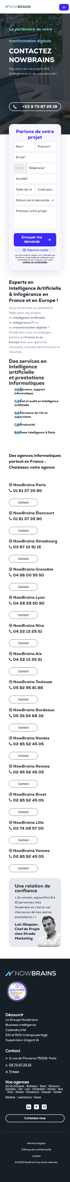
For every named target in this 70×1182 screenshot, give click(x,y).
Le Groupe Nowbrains (21, 1019)
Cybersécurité (15, 1030)
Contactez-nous (35, 1118)
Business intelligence (20, 1024)
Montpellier (38, 1089)
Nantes (51, 1089)
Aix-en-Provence (14, 1086)
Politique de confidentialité (36, 1149)
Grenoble (10, 1089)
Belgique (10, 1097)
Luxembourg (25, 1097)
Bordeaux (32, 1086)
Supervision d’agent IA (22, 1040)
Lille (20, 1089)
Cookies (36, 1156)
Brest (43, 1086)
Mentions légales (36, 1143)
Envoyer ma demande (32, 239)
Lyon (27, 1089)
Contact (23, 502)
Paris (10, 1092)
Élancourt (54, 1086)
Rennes (20, 1092)
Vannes (57, 1092)
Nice (60, 1089)
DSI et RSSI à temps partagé (26, 1035)
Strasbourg (32, 1092)
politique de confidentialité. (35, 262)
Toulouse (46, 1092)
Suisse (37, 1097)
